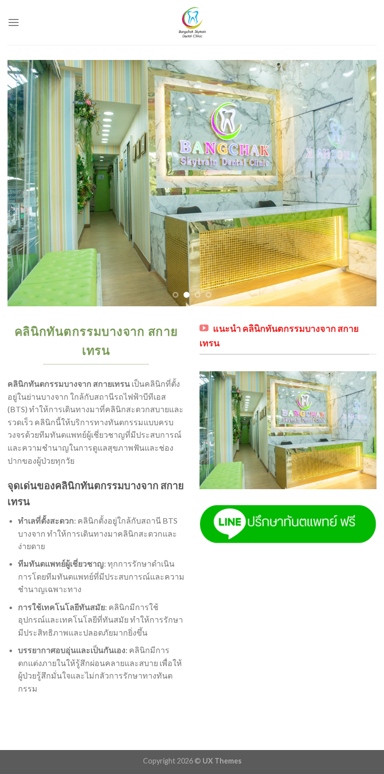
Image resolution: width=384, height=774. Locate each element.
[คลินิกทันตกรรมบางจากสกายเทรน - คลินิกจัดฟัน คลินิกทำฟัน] (192, 22)
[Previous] (27, 183)
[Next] (357, 183)
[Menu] (14, 22)
